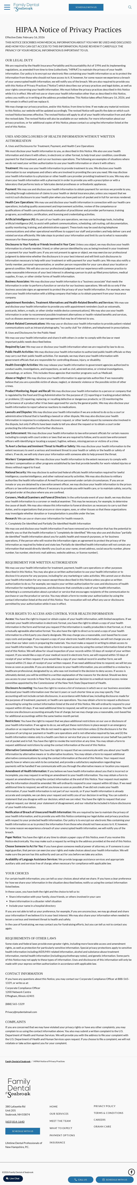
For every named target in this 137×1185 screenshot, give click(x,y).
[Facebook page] (131, 1172)
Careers (100, 1119)
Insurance (57, 1142)
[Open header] (7, 7)
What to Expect (61, 1128)
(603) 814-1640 (14, 1121)
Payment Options (62, 1135)
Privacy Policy (104, 1106)
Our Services (59, 1113)
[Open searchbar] (130, 7)
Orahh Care (102, 1126)
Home (54, 1106)
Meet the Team (60, 1120)
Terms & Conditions (108, 1112)
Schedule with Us (86, 7)
